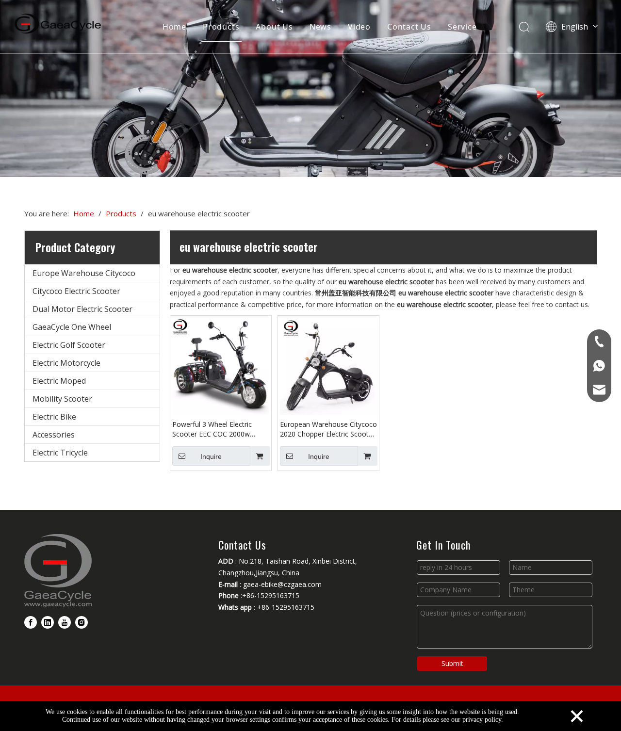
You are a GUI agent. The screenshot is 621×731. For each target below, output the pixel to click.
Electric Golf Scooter (69, 345)
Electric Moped (59, 380)
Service (462, 26)
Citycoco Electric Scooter (76, 291)
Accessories (54, 434)
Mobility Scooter (62, 398)
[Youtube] (64, 622)
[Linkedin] (47, 622)
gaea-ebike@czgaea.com (282, 584)
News (320, 26)
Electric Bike (54, 416)
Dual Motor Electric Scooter (82, 309)
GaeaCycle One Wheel (72, 327)
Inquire (211, 456)
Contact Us (409, 26)
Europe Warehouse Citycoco (84, 273)
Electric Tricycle (60, 452)
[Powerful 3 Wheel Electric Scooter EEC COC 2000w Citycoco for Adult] (220, 365)
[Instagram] (81, 622)
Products (221, 26)
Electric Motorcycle (66, 362)
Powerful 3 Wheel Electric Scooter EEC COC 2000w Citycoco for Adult (212, 429)
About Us (274, 26)
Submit (452, 663)
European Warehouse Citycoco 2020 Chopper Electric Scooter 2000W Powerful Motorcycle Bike (328, 429)
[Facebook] (30, 622)
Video (359, 26)
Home (174, 26)
